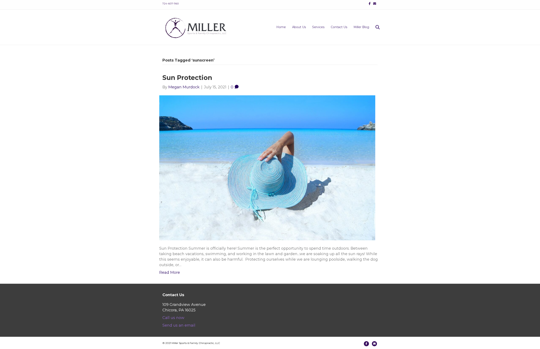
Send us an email (178, 325)
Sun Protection (187, 78)
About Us (299, 27)
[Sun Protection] (267, 167)
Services (318, 27)
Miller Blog (361, 27)
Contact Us (339, 27)
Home (281, 27)
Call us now (173, 317)
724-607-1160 (170, 3)
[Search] (375, 27)
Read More (169, 272)
